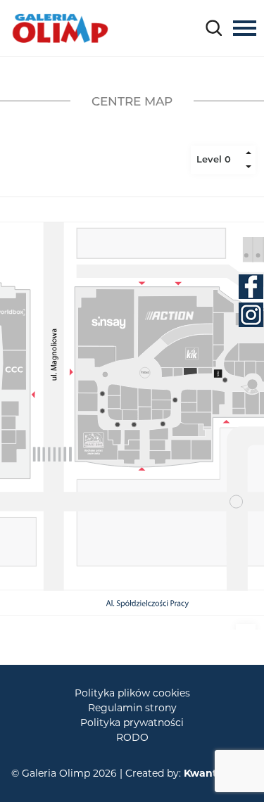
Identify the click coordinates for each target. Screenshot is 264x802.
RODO (132, 737)
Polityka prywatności (132, 722)
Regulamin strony (132, 707)
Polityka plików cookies (132, 693)
